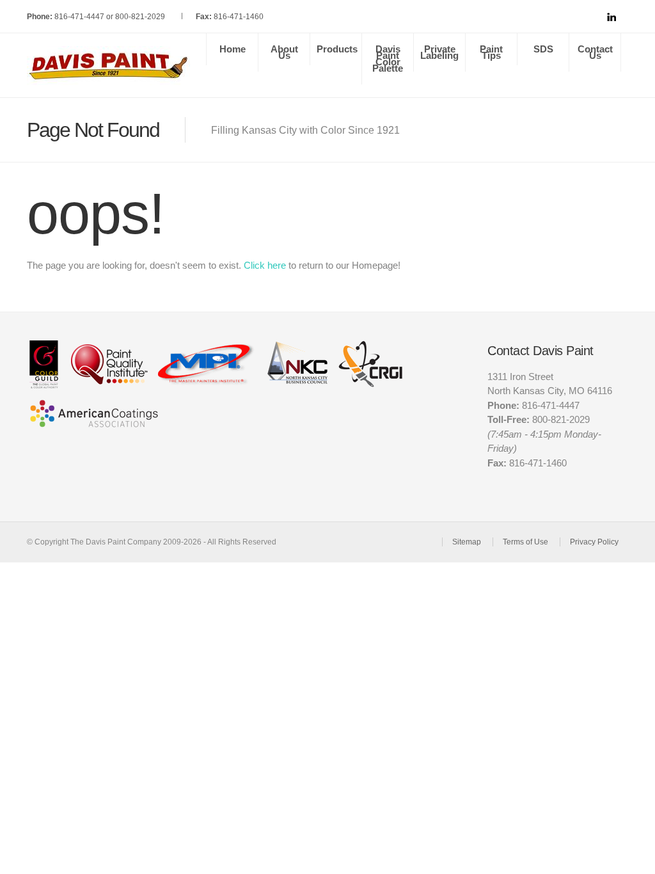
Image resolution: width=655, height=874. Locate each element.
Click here (265, 265)
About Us (284, 52)
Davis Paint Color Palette (387, 59)
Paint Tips (491, 52)
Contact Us (595, 52)
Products (337, 49)
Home (232, 49)
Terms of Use (525, 541)
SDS (543, 49)
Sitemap (466, 541)
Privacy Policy (594, 541)
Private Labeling (439, 52)
